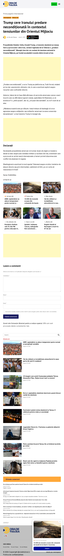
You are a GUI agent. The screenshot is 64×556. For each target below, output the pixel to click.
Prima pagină (8, 14)
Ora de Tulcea (13, 37)
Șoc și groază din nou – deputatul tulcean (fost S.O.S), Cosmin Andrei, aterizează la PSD (33, 513)
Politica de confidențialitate (13, 555)
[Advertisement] (32, 68)
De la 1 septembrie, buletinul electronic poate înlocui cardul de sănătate (42, 394)
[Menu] (59, 4)
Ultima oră (15, 17)
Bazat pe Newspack (53, 552)
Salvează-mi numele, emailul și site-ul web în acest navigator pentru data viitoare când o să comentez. (31, 311)
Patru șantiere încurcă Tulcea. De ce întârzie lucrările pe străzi (41, 445)
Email (5, 303)
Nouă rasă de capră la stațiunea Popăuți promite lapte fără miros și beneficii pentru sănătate (40, 462)
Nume (5, 295)
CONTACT (6, 523)
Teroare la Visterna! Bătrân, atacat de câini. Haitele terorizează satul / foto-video (27, 500)
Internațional (18, 14)
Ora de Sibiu (6, 547)
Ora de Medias (23, 547)
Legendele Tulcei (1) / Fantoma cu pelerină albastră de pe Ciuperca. (41, 428)
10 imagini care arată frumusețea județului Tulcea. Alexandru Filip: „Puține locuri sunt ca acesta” (40, 377)
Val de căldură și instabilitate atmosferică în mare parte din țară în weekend (41, 360)
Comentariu (6, 275)
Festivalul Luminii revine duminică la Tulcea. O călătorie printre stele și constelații (39, 411)
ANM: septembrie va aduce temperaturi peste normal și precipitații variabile (41, 343)
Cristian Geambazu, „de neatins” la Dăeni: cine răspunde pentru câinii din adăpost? (32, 506)
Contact (54, 4)
